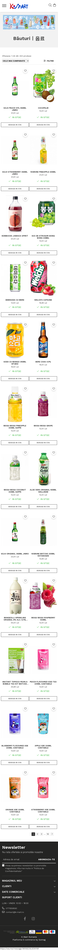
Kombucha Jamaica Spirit (15, 236)
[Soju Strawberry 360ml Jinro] (15, 150)
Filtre (50, 61)
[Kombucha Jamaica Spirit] (15, 214)
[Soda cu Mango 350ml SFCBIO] (15, 340)
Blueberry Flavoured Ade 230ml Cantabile (15, 747)
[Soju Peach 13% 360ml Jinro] (15, 86)
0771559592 (11, 908)
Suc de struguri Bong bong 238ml (43, 237)
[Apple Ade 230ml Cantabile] (43, 724)
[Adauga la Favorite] (25, 70)
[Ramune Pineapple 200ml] (43, 150)
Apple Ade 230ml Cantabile (43, 747)
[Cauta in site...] (50, 5)
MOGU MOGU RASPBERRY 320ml (43, 619)
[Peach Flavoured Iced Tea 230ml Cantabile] (43, 660)
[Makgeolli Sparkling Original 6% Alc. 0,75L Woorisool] (15, 596)
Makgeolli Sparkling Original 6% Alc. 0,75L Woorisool (15, 619)
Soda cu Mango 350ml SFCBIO (15, 363)
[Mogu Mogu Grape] (43, 404)
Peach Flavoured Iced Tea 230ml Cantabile (43, 683)
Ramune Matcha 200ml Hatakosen (43, 555)
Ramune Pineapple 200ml (43, 172)
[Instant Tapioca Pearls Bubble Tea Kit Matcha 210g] (15, 660)
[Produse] (4, 6)
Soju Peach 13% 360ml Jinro (15, 109)
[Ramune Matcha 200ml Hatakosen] (43, 532)
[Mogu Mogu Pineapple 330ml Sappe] (15, 404)
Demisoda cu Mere (14, 300)
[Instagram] (33, 918)
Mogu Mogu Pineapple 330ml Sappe (15, 427)
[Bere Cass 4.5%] (43, 340)
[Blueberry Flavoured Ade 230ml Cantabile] (15, 724)
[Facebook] (24, 918)
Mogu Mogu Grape (43, 426)
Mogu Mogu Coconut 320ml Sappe (15, 491)
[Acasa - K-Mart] (19, 6)
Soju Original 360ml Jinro (15, 554)
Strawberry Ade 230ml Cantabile (43, 811)
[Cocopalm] (43, 86)
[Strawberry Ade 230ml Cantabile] (43, 787)
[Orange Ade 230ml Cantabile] (15, 787)
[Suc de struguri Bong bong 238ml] (43, 214)
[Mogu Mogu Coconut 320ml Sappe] (15, 468)
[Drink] (29, 22)
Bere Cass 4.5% (43, 362)
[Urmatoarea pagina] (52, 834)
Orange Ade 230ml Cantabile (14, 811)
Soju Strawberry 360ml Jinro (15, 173)
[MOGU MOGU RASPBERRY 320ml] (43, 596)
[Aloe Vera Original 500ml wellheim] (43, 468)
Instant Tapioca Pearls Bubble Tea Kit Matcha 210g (14, 683)
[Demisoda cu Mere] (15, 278)
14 (48, 834)
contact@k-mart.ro (14, 912)
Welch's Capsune (43, 300)
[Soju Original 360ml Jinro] (15, 532)
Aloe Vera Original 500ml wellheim (43, 491)
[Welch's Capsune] (43, 278)
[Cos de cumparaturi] (54, 5)
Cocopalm (43, 108)
